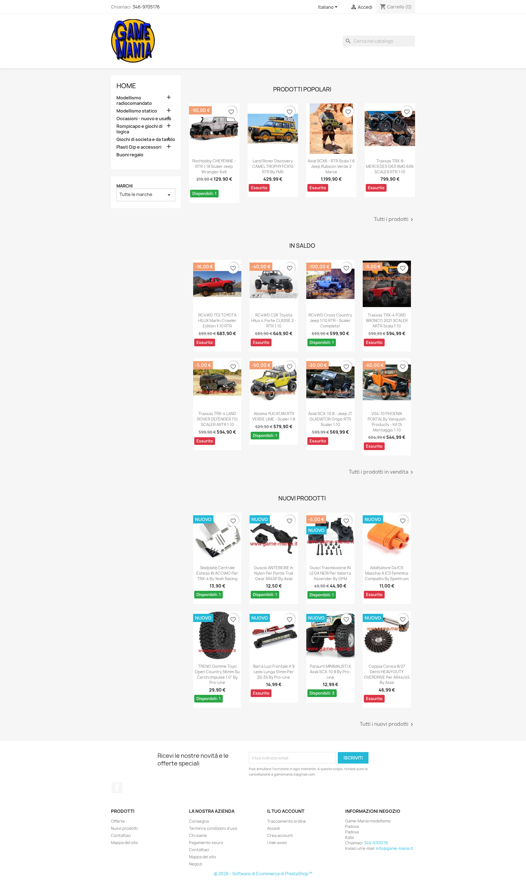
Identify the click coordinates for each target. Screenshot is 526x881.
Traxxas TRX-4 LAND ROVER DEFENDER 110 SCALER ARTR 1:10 (217, 419)
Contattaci (121, 835)
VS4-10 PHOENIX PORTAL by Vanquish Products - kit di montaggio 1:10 (387, 421)
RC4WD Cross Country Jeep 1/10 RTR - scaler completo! (330, 320)
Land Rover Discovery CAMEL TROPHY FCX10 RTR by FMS (272, 166)
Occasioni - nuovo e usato (143, 119)
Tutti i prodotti (394, 219)
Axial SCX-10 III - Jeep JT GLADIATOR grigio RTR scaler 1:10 (330, 419)
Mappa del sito (124, 842)
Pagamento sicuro (206, 842)
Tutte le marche (145, 194)
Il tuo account (285, 811)
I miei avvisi (277, 842)
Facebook (117, 787)
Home (126, 85)
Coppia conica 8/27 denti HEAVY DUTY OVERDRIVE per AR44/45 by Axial (387, 674)
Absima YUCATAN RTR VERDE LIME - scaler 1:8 (273, 416)
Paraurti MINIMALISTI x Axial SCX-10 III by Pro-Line (330, 672)
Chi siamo (198, 835)
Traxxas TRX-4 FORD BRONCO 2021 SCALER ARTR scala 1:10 (387, 320)
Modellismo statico (136, 111)
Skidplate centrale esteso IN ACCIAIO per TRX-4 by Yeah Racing (217, 573)
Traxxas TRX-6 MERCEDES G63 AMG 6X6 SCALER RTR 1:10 (390, 166)
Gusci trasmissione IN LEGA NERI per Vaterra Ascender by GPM (330, 573)
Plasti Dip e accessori (138, 147)
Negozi (195, 863)
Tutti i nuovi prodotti (387, 724)
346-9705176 (146, 7)
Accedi (273, 828)
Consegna (199, 821)
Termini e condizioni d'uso (213, 828)
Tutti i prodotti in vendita (382, 472)
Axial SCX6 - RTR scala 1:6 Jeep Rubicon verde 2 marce (331, 166)
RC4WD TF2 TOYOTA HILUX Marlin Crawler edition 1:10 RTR (217, 320)
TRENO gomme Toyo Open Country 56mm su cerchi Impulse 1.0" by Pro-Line (217, 674)
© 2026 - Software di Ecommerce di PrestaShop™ (263, 874)
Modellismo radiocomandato (134, 100)
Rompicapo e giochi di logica (139, 129)
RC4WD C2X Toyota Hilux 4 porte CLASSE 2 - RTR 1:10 (273, 320)
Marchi (124, 186)
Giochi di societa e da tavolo (145, 139)
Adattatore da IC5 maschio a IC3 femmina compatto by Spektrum (386, 573)
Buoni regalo (129, 155)
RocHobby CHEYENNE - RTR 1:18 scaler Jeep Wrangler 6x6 (214, 166)
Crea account (280, 835)
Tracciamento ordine (286, 821)
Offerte (118, 821)
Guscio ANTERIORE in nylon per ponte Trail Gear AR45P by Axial (273, 573)
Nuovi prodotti (124, 828)
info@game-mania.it (394, 848)
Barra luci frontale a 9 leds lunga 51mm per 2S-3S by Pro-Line (274, 672)
